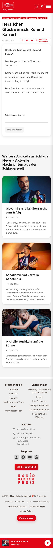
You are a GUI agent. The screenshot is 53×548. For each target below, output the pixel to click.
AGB (29, 501)
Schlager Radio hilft (39, 405)
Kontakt (13, 398)
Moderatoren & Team (14, 402)
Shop (13, 406)
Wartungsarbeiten (13, 410)
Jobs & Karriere (39, 401)
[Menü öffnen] (48, 6)
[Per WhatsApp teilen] (27, 40)
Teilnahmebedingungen (17, 506)
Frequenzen (13, 389)
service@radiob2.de (26, 429)
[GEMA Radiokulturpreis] (26, 478)
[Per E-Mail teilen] (32, 40)
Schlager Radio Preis (39, 409)
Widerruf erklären (26, 518)
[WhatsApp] (36, 457)
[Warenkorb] (36, 6)
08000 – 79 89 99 (24, 433)
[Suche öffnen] (42, 6)
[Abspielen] (48, 543)
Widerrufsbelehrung (41, 501)
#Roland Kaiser (14, 129)
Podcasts (13, 393)
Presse (39, 396)
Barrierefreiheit (28, 467)
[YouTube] (30, 457)
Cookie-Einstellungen (37, 506)
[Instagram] (16, 457)
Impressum (8, 501)
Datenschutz (20, 501)
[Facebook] (23, 457)
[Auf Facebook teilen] (22, 40)
